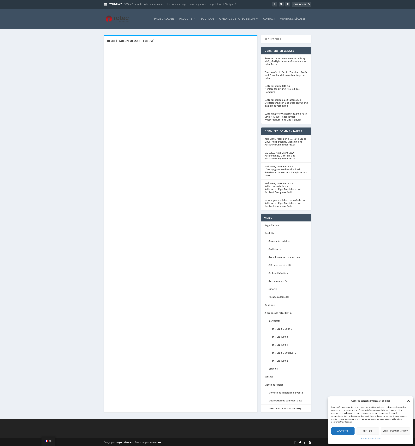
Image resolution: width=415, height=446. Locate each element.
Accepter (343, 431)
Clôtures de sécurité (280, 265)
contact (269, 18)
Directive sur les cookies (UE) (285, 408)
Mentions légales (292, 18)
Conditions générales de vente (286, 392)
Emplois (273, 368)
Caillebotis (275, 249)
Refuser (368, 431)
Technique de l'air (279, 281)
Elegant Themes (124, 442)
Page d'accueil (164, 18)
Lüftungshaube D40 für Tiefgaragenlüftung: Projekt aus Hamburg (282, 88)
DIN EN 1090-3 (280, 336)
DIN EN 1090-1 (280, 344)
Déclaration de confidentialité (285, 400)
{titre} (364, 438)
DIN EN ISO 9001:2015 (284, 352)
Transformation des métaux (284, 257)
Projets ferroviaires (279, 241)
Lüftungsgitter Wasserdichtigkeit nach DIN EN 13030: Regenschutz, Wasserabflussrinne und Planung (286, 116)
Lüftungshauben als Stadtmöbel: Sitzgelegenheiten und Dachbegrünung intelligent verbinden (286, 102)
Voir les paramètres (395, 431)
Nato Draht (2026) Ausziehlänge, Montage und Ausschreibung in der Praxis (285, 141)
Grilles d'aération (278, 273)
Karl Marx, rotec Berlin (277, 138)
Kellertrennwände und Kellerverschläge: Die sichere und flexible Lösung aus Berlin (283, 189)
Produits (185, 18)
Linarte (273, 288)
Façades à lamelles (279, 296)
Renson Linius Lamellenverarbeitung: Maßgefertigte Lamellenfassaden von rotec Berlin (285, 61)
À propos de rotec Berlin (237, 18)
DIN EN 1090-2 (280, 360)
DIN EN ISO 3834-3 (282, 328)
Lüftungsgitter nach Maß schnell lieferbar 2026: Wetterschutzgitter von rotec (286, 172)
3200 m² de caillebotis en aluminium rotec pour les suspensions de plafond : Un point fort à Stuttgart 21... (182, 4)
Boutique (207, 18)
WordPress (155, 442)
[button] (408, 400)
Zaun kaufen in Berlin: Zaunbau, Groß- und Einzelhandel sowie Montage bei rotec (286, 75)
